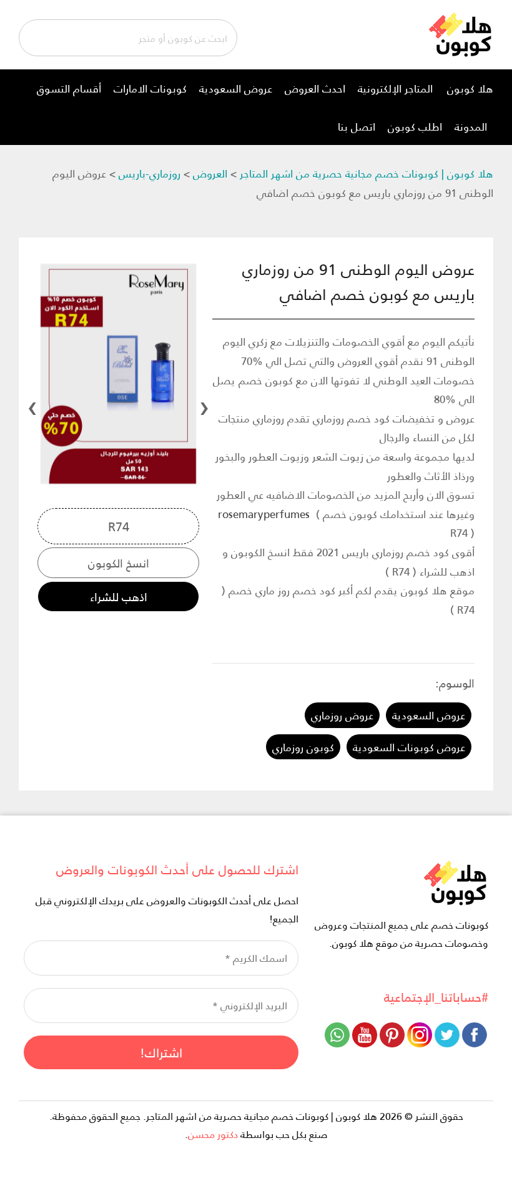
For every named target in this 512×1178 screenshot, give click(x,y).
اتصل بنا (356, 126)
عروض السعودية (235, 88)
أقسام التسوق (69, 88)
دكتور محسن (213, 1134)
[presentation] (204, 404)
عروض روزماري (342, 715)
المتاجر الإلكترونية (395, 88)
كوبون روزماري (303, 747)
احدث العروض (315, 88)
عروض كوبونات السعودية (409, 747)
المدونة (471, 126)
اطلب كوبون (415, 126)
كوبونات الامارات (150, 88)
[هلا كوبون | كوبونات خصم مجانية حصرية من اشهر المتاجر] (460, 33)
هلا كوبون (470, 88)
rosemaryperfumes (264, 514)
